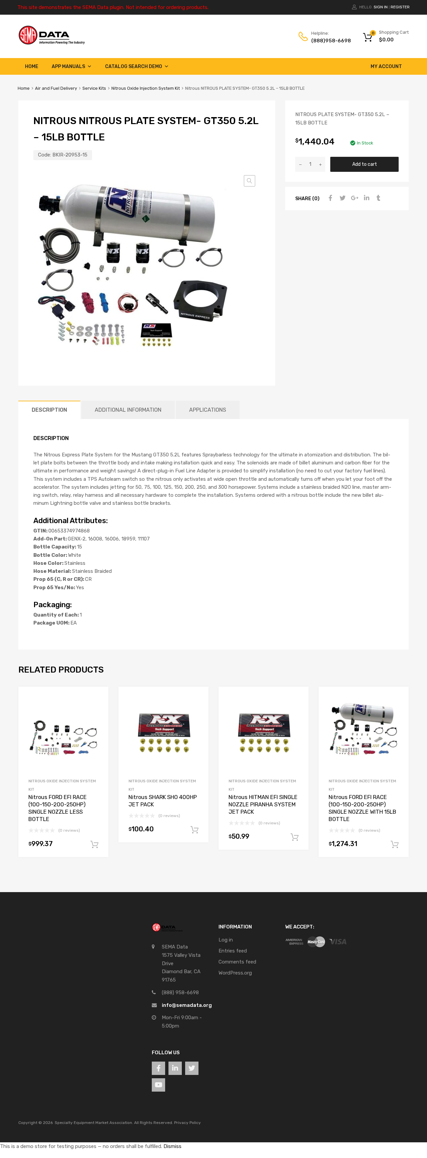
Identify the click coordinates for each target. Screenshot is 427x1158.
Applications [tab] (207, 410)
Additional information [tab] (128, 410)
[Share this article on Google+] (353, 198)
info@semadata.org (187, 1005)
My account (386, 66)
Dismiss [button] (172, 1146)
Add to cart (364, 164)
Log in (226, 940)
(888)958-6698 (327, 41)
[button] (249, 180)
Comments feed (237, 962)
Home (31, 66)
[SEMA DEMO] (51, 43)
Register (400, 7)
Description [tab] (49, 410)
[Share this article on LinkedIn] (365, 198)
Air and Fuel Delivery (56, 88)
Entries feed (233, 951)
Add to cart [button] (94, 844)
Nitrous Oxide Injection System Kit (145, 88)
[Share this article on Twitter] (341, 198)
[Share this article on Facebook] (329, 198)
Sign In (381, 7)
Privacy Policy (187, 1122)
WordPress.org (235, 973)
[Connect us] (158, 1068)
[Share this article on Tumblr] (377, 198)
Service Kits (94, 88)
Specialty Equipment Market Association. (94, 1122)
